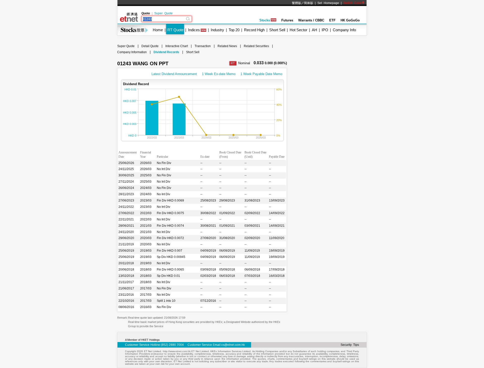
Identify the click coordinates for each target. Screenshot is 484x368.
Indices (194, 30)
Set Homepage (328, 3)
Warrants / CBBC (311, 20)
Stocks (264, 20)
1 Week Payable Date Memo (261, 74)
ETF (332, 20)
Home (158, 30)
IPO (325, 30)
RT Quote (175, 30)
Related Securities (256, 46)
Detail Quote (150, 46)
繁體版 (296, 3)
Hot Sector (298, 30)
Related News (227, 46)
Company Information (132, 52)
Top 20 (234, 30)
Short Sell (277, 30)
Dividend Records (166, 52)
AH (314, 30)
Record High (254, 30)
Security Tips (350, 345)
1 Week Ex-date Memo (218, 74)
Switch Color (352, 3)
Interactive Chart (176, 46)
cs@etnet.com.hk (233, 345)
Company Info (344, 30)
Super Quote (163, 13)
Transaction (203, 46)
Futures (287, 20)
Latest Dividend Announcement (174, 74)
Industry (217, 30)
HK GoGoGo (350, 20)
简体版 (308, 3)
